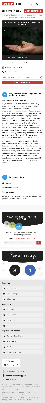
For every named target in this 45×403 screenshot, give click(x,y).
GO (39, 243)
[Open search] (37, 4)
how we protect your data (24, 238)
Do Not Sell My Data (25, 400)
